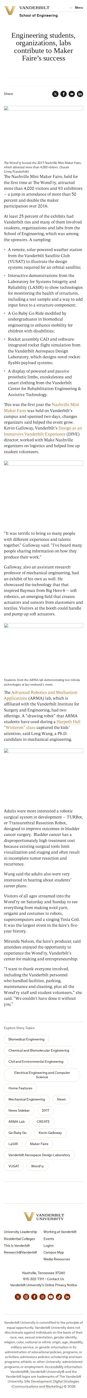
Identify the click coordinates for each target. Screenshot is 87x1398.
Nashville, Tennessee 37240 (43, 1273)
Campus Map (54, 1252)
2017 (45, 1111)
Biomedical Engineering (26, 1039)
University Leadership (20, 1232)
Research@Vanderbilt (20, 1252)
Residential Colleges (19, 1239)
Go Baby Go (17, 1133)
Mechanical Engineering (26, 1099)
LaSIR (13, 1144)
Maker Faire (39, 1144)
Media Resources (57, 1259)
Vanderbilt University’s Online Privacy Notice (43, 1285)
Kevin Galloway (50, 1133)
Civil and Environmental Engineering (35, 1062)
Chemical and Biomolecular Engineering (38, 1051)
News (61, 1099)
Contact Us (55, 1279)
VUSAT (13, 1166)
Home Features (20, 1088)
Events (49, 1239)
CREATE (43, 1122)
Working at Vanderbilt (60, 1232)
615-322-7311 (33, 1279)
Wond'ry (37, 1166)
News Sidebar (19, 1111)
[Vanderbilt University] (43, 1216)
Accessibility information (63, 1367)
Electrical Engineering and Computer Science (42, 1075)
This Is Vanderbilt (17, 1246)
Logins (49, 1246)
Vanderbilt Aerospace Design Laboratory (39, 1155)
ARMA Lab (16, 1122)
